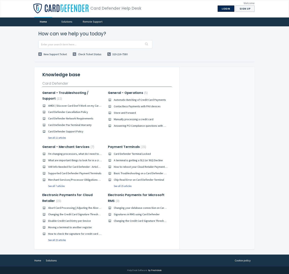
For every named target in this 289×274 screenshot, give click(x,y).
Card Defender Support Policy (65, 131)
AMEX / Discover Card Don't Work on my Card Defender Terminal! (85, 105)
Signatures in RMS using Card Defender (137, 214)
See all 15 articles (123, 186)
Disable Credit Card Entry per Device (69, 221)
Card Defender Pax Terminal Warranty (70, 125)
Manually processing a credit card (133, 119)
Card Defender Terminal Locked (132, 154)
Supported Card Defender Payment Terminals (74, 173)
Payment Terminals (126, 147)
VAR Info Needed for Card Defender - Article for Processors (83, 167)
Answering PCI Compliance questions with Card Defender (147, 125)
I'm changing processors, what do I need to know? (77, 154)
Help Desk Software (137, 270)
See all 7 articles (56, 186)
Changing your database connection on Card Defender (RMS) (149, 208)
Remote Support (92, 21)
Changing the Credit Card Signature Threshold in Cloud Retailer (84, 214)
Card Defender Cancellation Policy (68, 112)
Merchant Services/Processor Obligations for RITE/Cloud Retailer (86, 179)
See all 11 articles (57, 137)
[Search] (146, 44)
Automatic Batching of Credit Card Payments (140, 100)
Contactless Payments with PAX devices (137, 106)
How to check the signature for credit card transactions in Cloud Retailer (90, 234)
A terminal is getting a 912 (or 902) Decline (138, 160)
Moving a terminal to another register (70, 227)
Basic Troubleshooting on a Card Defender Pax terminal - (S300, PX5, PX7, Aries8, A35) (163, 173)
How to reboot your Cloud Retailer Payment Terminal (144, 167)
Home (43, 21)
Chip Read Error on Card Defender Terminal (139, 179)
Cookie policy (243, 260)
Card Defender (55, 83)
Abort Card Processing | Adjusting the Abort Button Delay (81, 208)
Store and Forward (125, 113)
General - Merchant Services (67, 147)
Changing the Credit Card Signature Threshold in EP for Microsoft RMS (154, 221)
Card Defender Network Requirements (70, 118)
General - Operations (127, 93)
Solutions (66, 21)
